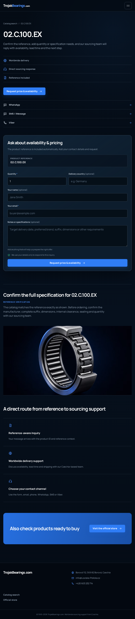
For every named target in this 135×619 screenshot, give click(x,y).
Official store (10, 599)
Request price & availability (22, 91)
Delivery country (81, 173)
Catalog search (10, 23)
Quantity (12, 173)
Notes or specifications (24, 222)
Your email (13, 205)
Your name (17, 189)
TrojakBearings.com (17, 572)
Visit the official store (105, 528)
